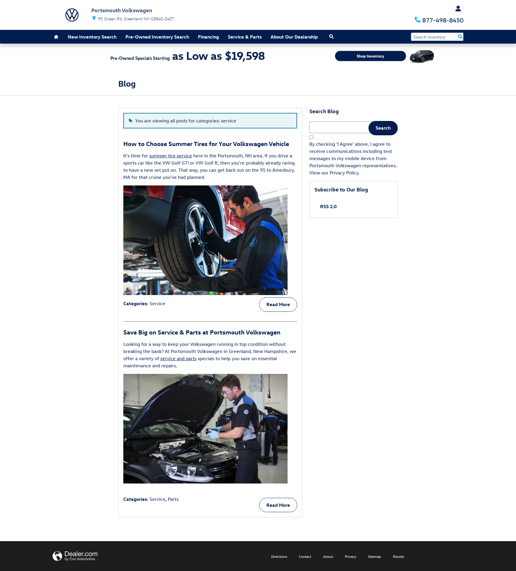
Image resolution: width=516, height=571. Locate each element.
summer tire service (170, 156)
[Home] (72, 15)
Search (383, 128)
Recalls (398, 556)
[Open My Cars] (456, 8)
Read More (278, 304)
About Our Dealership (294, 37)
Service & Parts (245, 37)
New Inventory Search (92, 37)
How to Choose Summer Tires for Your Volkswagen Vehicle (206, 143)
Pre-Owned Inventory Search (157, 37)
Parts (173, 499)
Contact (305, 556)
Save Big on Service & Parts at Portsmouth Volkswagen (201, 332)
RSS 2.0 (328, 206)
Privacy (350, 556)
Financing (208, 37)
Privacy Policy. (345, 173)
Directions (279, 556)
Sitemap (374, 556)
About (328, 556)
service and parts (178, 358)
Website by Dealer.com (75, 556)
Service (157, 303)
